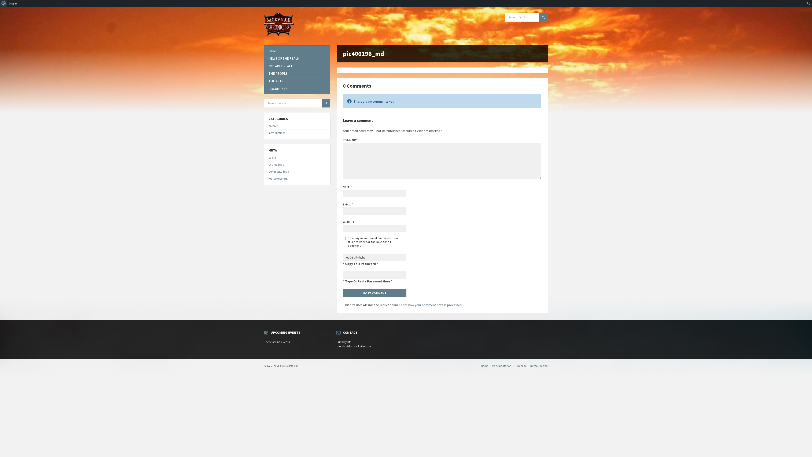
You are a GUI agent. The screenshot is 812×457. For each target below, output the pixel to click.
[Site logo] (279, 36)
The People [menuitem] (278, 73)
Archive (273, 126)
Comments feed (279, 171)
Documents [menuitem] (278, 89)
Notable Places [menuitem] (282, 66)
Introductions (277, 133)
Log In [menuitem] (13, 3)
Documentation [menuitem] (501, 366)
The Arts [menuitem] (276, 81)
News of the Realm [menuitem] (284, 58)
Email (348, 204)
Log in (272, 158)
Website (349, 222)
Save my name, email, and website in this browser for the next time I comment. (373, 242)
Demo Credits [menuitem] (539, 366)
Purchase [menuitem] (521, 366)
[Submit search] (543, 17)
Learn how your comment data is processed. (430, 305)
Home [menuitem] (273, 51)
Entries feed (276, 165)
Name (348, 187)
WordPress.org (278, 178)
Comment (351, 140)
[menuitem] (3, 3)
